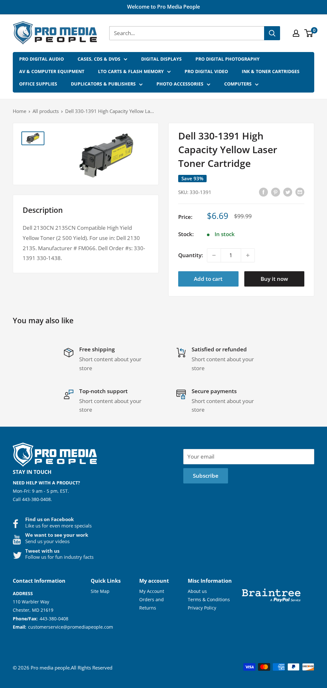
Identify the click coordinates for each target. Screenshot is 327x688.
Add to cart (208, 278)
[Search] (272, 33)
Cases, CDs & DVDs (99, 59)
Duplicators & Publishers (103, 84)
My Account (151, 591)
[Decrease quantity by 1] (214, 255)
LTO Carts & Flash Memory (131, 71)
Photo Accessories (179, 84)
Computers (238, 84)
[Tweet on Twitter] (287, 191)
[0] (309, 33)
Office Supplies (38, 84)
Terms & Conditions (209, 599)
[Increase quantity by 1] (248, 255)
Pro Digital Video (206, 71)
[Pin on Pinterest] (275, 191)
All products (46, 111)
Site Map (100, 591)
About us (197, 591)
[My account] (296, 33)
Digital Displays (161, 59)
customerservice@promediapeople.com (70, 627)
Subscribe (205, 475)
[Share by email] (299, 191)
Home (19, 111)
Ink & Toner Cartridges (271, 71)
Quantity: (190, 255)
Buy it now (274, 278)
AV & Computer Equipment (51, 71)
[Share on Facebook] (263, 191)
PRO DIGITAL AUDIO (41, 59)
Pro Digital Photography (227, 59)
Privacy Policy (202, 608)
